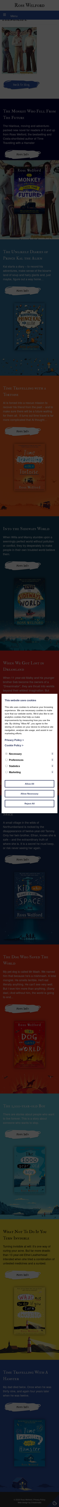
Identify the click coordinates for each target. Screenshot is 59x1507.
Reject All (30, 803)
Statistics (14, 766)
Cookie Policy (14, 745)
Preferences (16, 760)
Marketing (15, 772)
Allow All (29, 784)
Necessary (15, 754)
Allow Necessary (29, 793)
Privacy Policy (14, 740)
